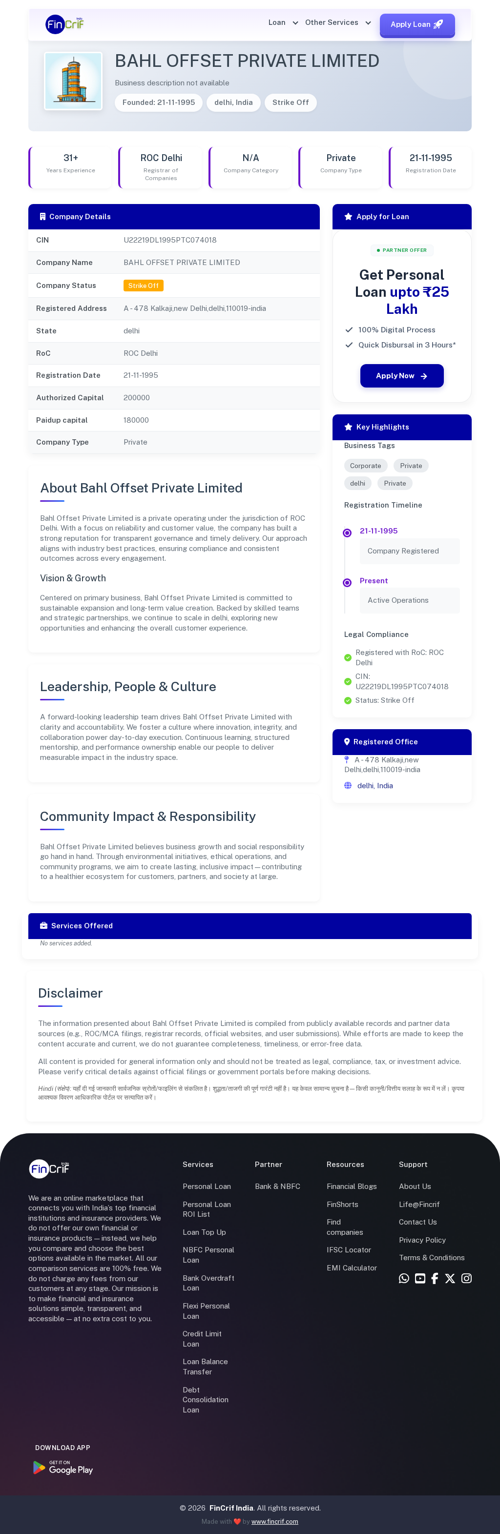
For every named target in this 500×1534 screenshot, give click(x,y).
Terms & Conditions (432, 1257)
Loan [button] (278, 22)
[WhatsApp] (404, 1279)
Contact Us (418, 1222)
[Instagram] (466, 1279)
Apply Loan (411, 24)
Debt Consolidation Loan (206, 1400)
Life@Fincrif (419, 1204)
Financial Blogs (352, 1186)
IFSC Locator (349, 1250)
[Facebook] (434, 1279)
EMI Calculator (352, 1268)
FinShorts (342, 1204)
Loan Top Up (204, 1232)
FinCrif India (231, 1508)
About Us (415, 1186)
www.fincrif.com (274, 1521)
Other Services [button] (332, 22)
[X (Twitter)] (450, 1279)
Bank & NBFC (277, 1186)
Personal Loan (207, 1186)
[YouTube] (420, 1279)
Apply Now (395, 375)
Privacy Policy (422, 1240)
